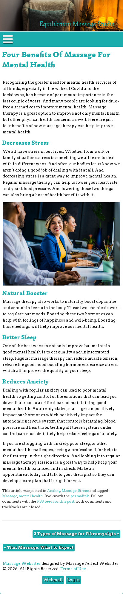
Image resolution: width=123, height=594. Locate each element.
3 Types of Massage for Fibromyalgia (76, 533)
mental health (31, 496)
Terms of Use (73, 569)
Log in (73, 580)
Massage (69, 491)
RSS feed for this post (55, 501)
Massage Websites (22, 563)
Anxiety (53, 491)
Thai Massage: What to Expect (38, 547)
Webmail (53, 580)
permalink (80, 496)
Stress (83, 491)
